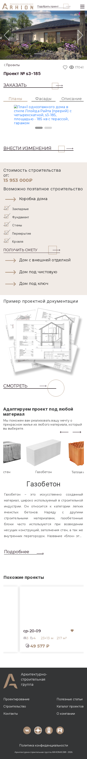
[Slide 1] (27, 53)
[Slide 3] (49, 53)
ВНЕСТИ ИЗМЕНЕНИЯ (27, 148)
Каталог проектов (70, 706)
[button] (43, 199)
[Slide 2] (38, 53)
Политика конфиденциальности (43, 745)
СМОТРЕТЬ (15, 386)
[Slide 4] (60, 53)
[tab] (43, 456)
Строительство (14, 706)
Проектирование (16, 699)
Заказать (15, 85)
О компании (66, 714)
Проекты (13, 65)
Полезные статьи (70, 699)
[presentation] (64, 432)
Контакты (10, 714)
